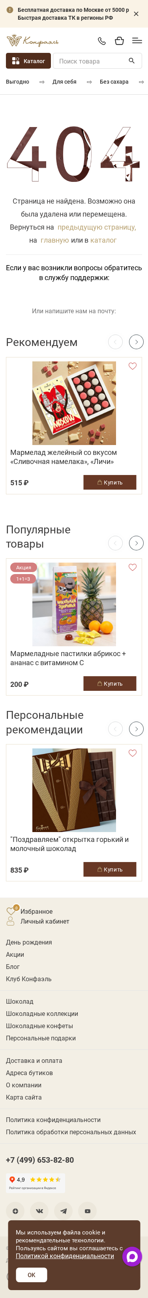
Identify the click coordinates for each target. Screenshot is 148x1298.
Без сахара (114, 81)
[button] (136, 342)
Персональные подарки (41, 1038)
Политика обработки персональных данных (71, 1132)
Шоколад (20, 1001)
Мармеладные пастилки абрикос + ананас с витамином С (68, 658)
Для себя (64, 81)
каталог (103, 240)
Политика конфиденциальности (53, 1119)
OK (31, 1275)
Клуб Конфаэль (29, 978)
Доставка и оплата (34, 1060)
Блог (13, 966)
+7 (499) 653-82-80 (102, 41)
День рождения (29, 942)
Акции (15, 954)
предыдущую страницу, (97, 227)
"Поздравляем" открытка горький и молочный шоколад (69, 844)
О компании (23, 1085)
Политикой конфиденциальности (65, 1255)
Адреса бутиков (29, 1072)
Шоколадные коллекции (42, 1013)
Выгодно (17, 81)
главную (55, 240)
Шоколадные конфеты (39, 1025)
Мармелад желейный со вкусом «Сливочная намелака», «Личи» (63, 457)
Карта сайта (24, 1097)
